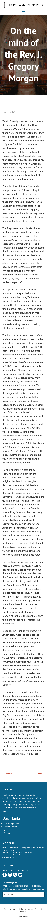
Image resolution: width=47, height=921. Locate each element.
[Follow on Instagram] (10, 875)
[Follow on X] (15, 875)
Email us (24, 870)
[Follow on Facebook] (4, 875)
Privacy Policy (23, 916)
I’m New (7, 833)
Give (6, 829)
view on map (8, 857)
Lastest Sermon (10, 826)
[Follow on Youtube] (20, 875)
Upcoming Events (11, 823)
